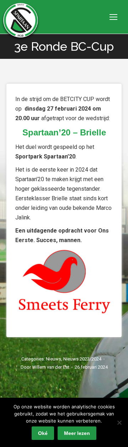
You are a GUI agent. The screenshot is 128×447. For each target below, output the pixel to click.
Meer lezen (77, 433)
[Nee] (119, 422)
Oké (43, 433)
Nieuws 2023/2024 (82, 359)
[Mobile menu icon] (113, 17)
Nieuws (53, 359)
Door (45, 367)
